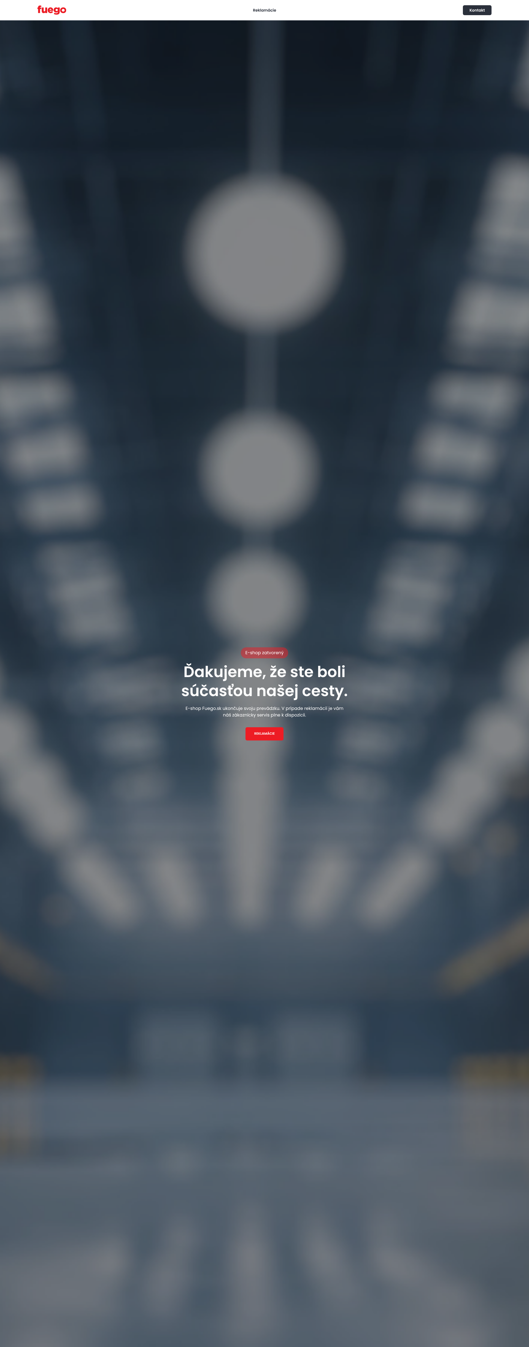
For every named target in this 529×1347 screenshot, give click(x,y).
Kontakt (477, 10)
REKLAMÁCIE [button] (264, 733)
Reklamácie (264, 10)
